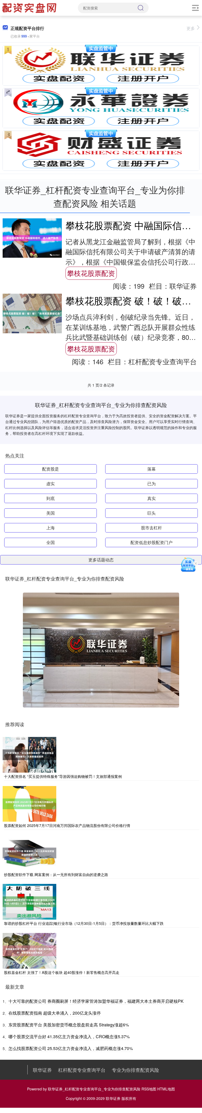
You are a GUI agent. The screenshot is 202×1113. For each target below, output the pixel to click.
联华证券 (42, 1069)
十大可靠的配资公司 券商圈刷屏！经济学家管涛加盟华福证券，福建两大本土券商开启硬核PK (96, 1001)
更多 (190, 28)
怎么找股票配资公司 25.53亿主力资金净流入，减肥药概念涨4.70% (70, 1048)
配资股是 (50, 469)
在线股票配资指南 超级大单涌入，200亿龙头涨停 (54, 1013)
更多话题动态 (101, 560)
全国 (50, 542)
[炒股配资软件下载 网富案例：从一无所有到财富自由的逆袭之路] (29, 852)
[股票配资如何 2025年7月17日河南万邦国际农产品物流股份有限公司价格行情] (29, 803)
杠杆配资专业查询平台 (81, 1069)
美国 (50, 513)
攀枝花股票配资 (91, 273)
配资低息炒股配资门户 (151, 542)
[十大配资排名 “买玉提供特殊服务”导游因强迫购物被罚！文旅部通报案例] (29, 754)
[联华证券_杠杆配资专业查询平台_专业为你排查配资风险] (30, 7)
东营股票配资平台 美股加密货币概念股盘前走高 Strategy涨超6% (68, 1025)
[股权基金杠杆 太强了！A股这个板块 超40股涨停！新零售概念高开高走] (29, 950)
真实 (151, 498)
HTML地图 (166, 1088)
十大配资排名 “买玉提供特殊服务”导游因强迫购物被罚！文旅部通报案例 (63, 776)
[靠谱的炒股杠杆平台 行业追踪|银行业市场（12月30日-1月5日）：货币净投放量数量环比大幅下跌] (29, 901)
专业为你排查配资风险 (135, 1069)
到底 (50, 498)
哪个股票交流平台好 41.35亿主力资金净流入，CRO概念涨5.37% (69, 1036)
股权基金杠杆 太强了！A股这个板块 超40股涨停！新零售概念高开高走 (61, 972)
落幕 (151, 469)
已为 (151, 484)
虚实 (50, 484)
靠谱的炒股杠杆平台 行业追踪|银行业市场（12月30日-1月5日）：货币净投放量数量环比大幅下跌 (84, 923)
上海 (50, 528)
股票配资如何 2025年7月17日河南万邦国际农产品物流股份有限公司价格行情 (67, 825)
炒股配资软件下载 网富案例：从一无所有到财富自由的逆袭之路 (56, 874)
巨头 (151, 513)
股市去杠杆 (151, 528)
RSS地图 (149, 1088)
